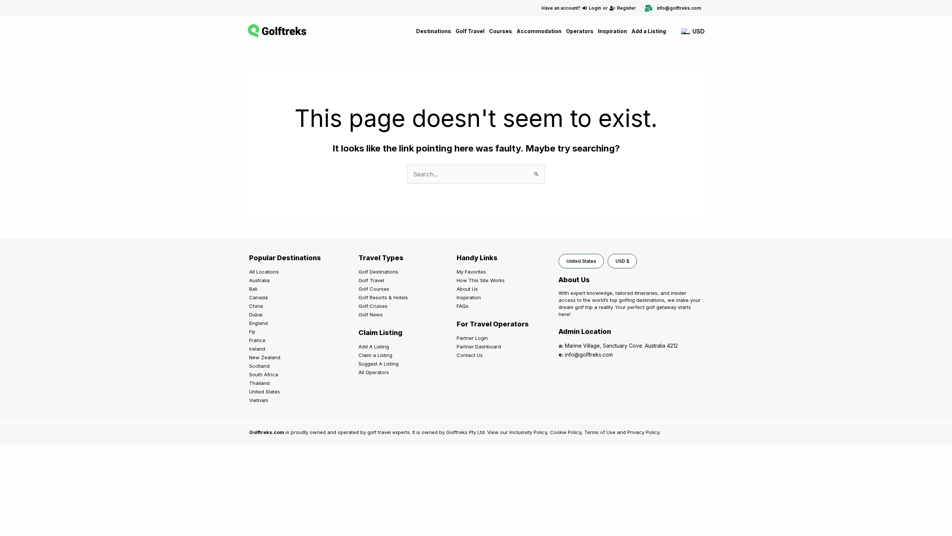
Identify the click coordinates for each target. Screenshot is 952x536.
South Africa (263, 374)
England (258, 323)
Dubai (256, 315)
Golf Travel (470, 31)
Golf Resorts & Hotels (383, 297)
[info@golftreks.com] (648, 8)
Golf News (370, 315)
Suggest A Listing (378, 364)
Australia (259, 280)
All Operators (373, 372)
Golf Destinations (378, 272)
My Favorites (471, 272)
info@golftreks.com (679, 8)
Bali (253, 289)
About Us (467, 289)
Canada (258, 297)
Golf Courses (373, 289)
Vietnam (258, 400)
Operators (580, 31)
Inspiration (612, 31)
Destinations (433, 31)
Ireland (257, 349)
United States (264, 392)
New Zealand (264, 357)
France (257, 340)
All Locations (264, 272)
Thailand (259, 383)
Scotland (259, 366)
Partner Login (472, 338)
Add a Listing (648, 31)
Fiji (252, 332)
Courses (500, 31)
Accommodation (539, 31)
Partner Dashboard (479, 347)
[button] (581, 261)
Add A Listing (373, 347)
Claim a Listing (375, 355)
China (256, 306)
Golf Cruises (372, 306)
